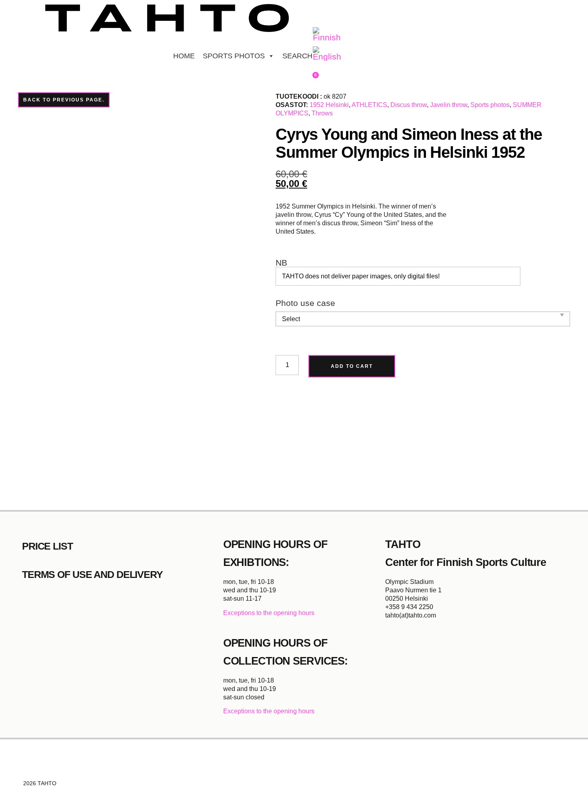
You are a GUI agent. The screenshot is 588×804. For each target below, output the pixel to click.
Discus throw (408, 104)
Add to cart (352, 366)
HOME (184, 56)
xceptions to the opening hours (271, 612)
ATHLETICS (369, 104)
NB (281, 263)
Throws (322, 113)
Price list (47, 546)
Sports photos (490, 104)
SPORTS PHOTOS (234, 56)
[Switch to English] (327, 54)
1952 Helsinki (329, 104)
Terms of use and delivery (92, 574)
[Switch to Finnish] (327, 34)
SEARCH (297, 56)
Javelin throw (448, 104)
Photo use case (305, 303)
